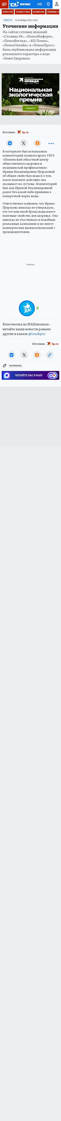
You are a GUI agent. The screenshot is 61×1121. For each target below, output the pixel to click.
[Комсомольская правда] (20, 4)
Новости (8, 11)
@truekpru (36, 333)
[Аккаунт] (57, 4)
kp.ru (25, 132)
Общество (8, 20)
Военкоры (38, 11)
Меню (4, 4)
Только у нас (23, 11)
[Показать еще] (51, 143)
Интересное (15, 366)
